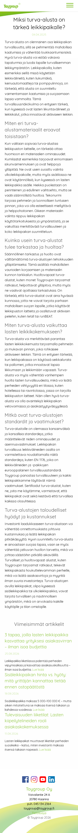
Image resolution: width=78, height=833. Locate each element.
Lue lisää (38, 669)
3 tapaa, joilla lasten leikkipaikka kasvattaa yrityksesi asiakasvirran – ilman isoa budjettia (38, 640)
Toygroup (30, 5)
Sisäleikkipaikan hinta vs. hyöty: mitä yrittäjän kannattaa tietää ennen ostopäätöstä (35, 680)
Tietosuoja (39, 813)
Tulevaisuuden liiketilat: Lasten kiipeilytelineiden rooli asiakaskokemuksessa (34, 720)
